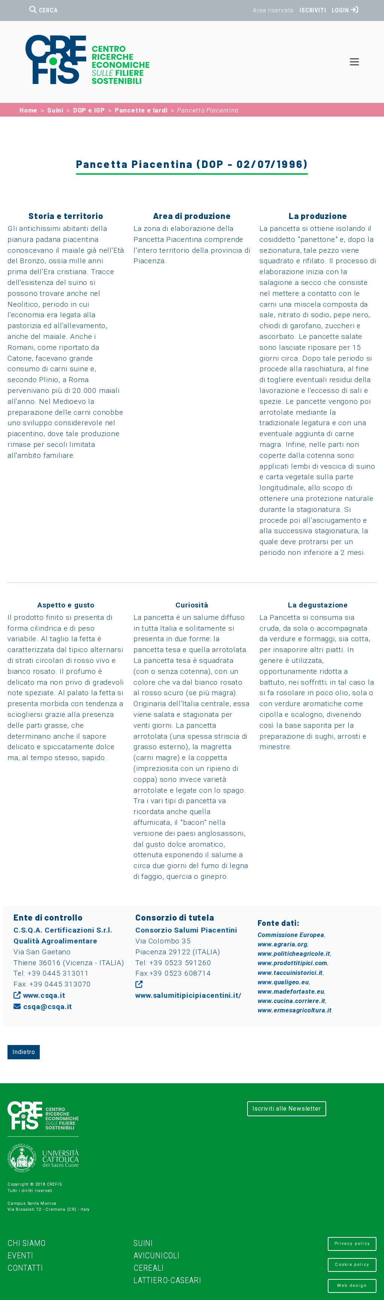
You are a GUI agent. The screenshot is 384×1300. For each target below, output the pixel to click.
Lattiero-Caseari (167, 1280)
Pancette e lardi (141, 110)
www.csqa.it (44, 995)
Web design (352, 1285)
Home (29, 110)
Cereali (149, 1268)
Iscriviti (313, 10)
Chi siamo (27, 1243)
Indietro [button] (23, 1052)
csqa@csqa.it (47, 1006)
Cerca (47, 10)
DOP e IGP (89, 110)
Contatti (25, 1268)
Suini (55, 110)
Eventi (20, 1255)
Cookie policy (352, 1264)
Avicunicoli (157, 1255)
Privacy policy (352, 1243)
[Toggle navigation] (354, 62)
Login (341, 10)
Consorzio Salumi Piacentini (186, 930)
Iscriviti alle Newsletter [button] (286, 1108)
